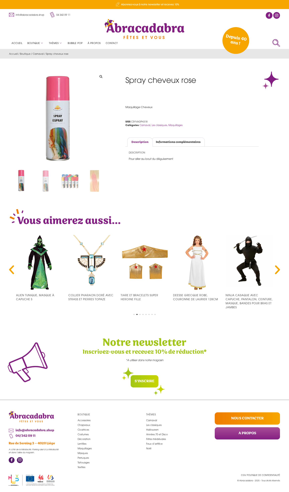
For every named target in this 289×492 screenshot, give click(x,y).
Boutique (33, 43)
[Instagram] (20, 460)
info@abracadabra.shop (30, 14)
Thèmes (54, 43)
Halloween (152, 429)
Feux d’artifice (154, 443)
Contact (112, 43)
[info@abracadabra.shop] (11, 14)
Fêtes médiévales (156, 439)
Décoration (84, 439)
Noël (148, 448)
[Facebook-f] (269, 15)
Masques (83, 453)
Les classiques (159, 125)
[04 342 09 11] (52, 14)
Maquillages (175, 125)
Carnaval (38, 53)
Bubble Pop (75, 43)
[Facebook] (12, 460)
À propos (94, 43)
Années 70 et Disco (157, 434)
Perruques (83, 457)
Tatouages (83, 462)
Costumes (83, 434)
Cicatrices (83, 429)
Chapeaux (84, 425)
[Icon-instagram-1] (276, 15)
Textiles (81, 467)
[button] (276, 43)
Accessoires (84, 420)
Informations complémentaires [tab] (178, 142)
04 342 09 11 (63, 14)
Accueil (17, 43)
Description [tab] (140, 142)
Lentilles (82, 443)
